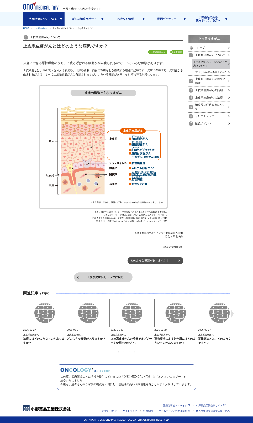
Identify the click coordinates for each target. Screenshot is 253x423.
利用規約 (148, 410)
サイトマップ (130, 410)
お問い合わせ (109, 410)
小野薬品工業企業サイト (209, 405)
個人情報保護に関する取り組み (213, 410)
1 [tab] (118, 352)
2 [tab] (124, 352)
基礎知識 (177, 52)
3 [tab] (129, 352)
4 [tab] (134, 352)
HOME (26, 28)
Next (232, 314)
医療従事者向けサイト (175, 405)
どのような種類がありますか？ (86, 338)
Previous (20, 314)
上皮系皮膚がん (41, 28)
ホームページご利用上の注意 (174, 410)
